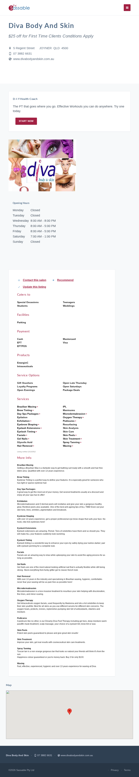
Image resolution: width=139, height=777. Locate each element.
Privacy (115, 770)
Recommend (65, 280)
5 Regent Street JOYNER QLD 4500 (40, 48)
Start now (26, 121)
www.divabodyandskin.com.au (33, 59)
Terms (127, 770)
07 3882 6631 (22, 53)
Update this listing (34, 286)
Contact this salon (34, 280)
